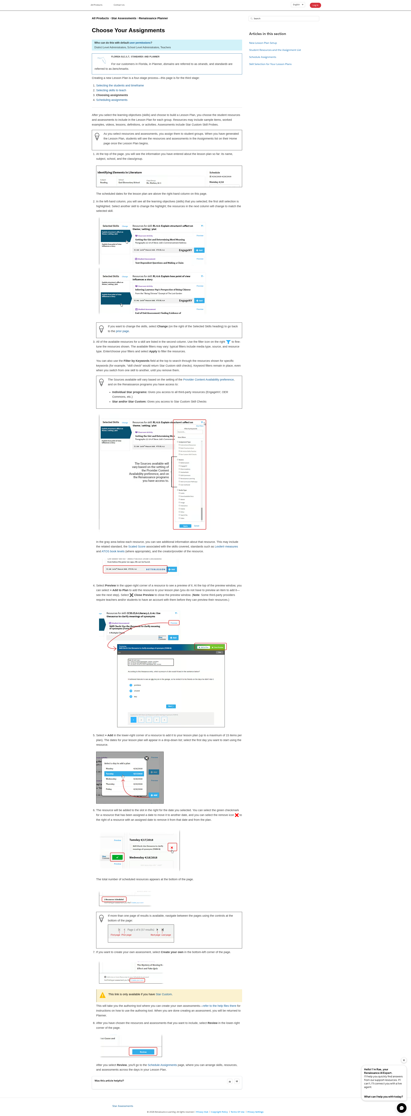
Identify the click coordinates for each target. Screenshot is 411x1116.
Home (96, 5)
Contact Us (119, 5)
